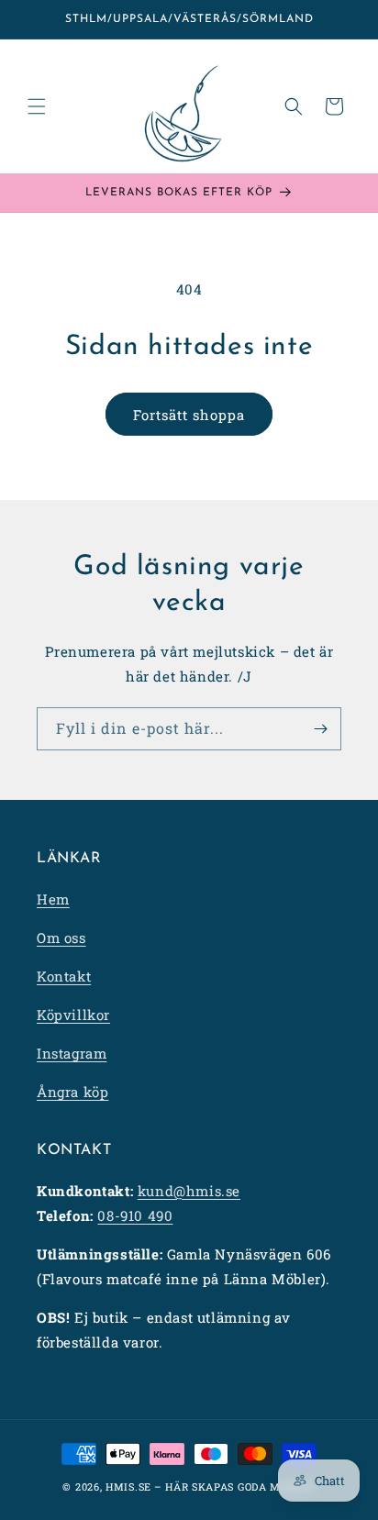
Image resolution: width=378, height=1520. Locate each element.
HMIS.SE (128, 1486)
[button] (37, 106)
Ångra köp (72, 1091)
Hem (53, 899)
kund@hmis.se (189, 1191)
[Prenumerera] (320, 728)
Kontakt (64, 976)
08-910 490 (134, 1215)
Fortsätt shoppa (189, 414)
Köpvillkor (73, 1014)
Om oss (61, 937)
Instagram (71, 1053)
